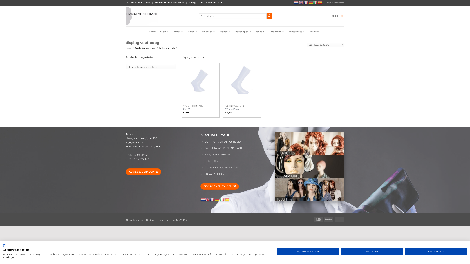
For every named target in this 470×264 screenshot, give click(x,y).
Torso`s (260, 31)
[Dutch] (296, 2)
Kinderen (207, 31)
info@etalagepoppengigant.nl (206, 2)
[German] (310, 2)
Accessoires (295, 31)
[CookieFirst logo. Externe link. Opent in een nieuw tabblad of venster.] (4, 245)
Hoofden (276, 31)
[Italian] (315, 2)
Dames (176, 31)
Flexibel (224, 31)
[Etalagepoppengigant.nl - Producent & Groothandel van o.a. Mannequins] (144, 16)
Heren (191, 31)
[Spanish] (320, 2)
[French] (306, 2)
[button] (335, 2)
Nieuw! (164, 31)
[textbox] (150, 66)
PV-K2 (186, 109)
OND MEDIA (180, 220)
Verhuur (314, 31)
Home (152, 31)
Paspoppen (241, 31)
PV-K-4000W (232, 109)
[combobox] (151, 66)
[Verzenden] (269, 16)
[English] (301, 2)
